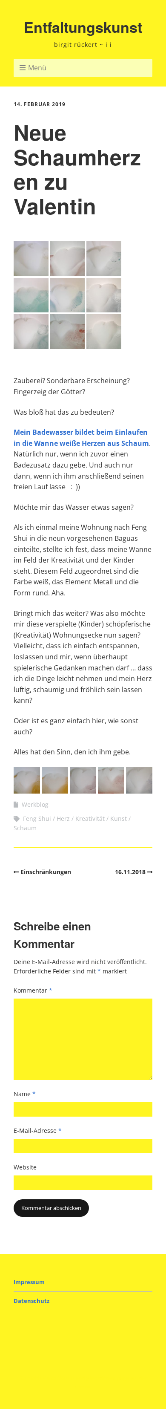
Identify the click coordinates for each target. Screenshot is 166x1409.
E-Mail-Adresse (38, 1130)
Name (25, 1094)
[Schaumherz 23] (67, 310)
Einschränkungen (45, 872)
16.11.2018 (130, 872)
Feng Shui (37, 818)
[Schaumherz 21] (103, 273)
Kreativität (90, 818)
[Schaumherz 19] (31, 273)
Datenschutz (31, 1301)
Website (25, 1167)
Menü (37, 67)
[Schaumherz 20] (67, 273)
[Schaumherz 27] (103, 346)
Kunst (118, 818)
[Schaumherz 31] (111, 791)
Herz (63, 818)
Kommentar (33, 990)
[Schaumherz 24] (103, 310)
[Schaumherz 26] (67, 346)
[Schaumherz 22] (31, 310)
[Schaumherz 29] (55, 791)
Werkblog (35, 804)
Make (49, 1378)
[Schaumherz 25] (31, 346)
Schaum (25, 828)
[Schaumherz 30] (83, 791)
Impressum (29, 1282)
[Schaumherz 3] (27, 791)
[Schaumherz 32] (139, 791)
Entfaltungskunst (83, 27)
